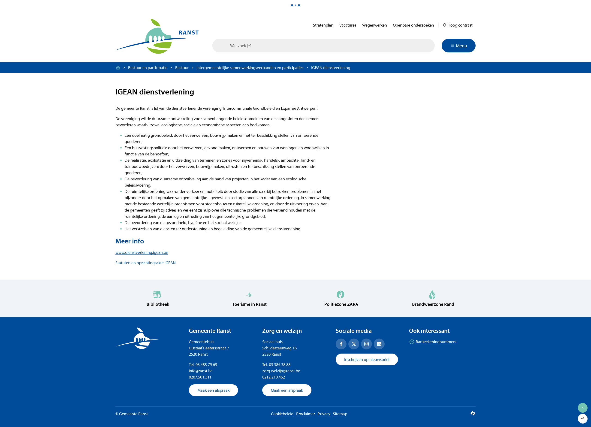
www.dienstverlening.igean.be (141, 252)
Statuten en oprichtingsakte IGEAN (145, 262)
